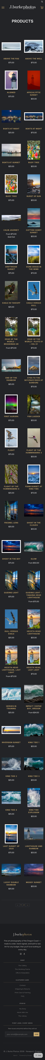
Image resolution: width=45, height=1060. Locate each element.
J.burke (22, 934)
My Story (22, 1009)
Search (15, 1055)
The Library (22, 1016)
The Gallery (22, 965)
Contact (23, 985)
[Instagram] (21, 954)
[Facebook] (24, 954)
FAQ (22, 996)
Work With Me (22, 1012)
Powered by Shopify (25, 1055)
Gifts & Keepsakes (22, 973)
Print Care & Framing (22, 993)
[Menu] (3, 7)
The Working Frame (22, 969)
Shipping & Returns (22, 989)
